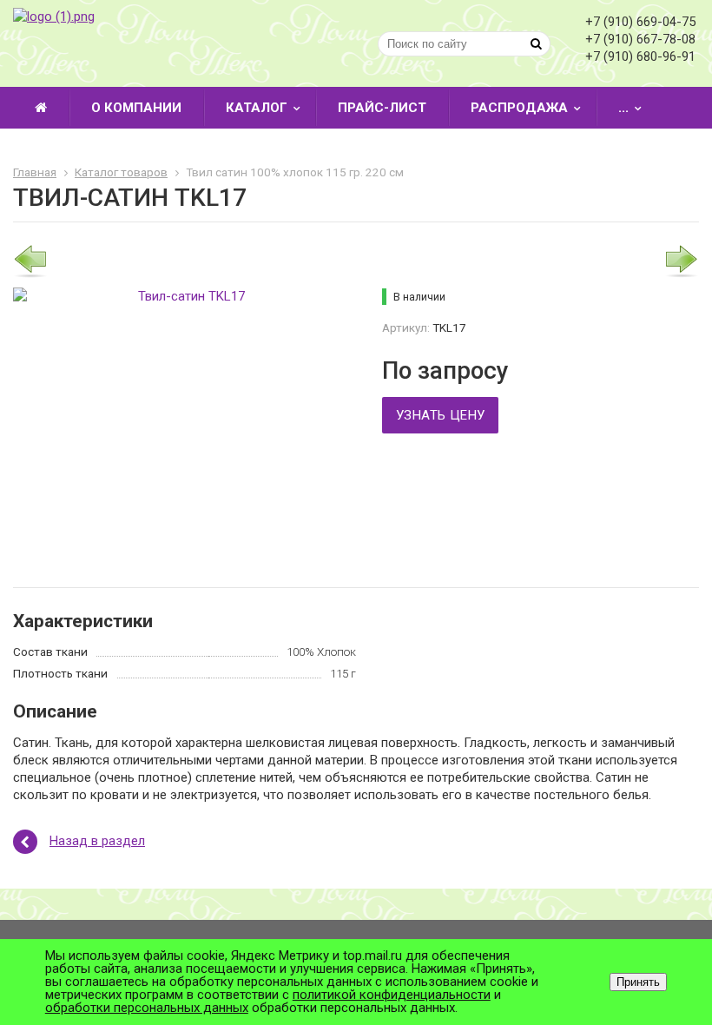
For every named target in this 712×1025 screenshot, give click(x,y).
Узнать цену (440, 415)
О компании (136, 108)
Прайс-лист (382, 108)
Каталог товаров (121, 172)
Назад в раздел (97, 841)
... (623, 108)
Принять (638, 982)
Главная (34, 172)
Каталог (256, 108)
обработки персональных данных (146, 1007)
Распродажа (519, 108)
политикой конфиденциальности (392, 994)
